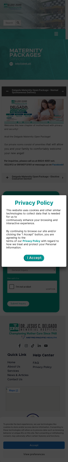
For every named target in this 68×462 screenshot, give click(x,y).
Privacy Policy (31, 241)
